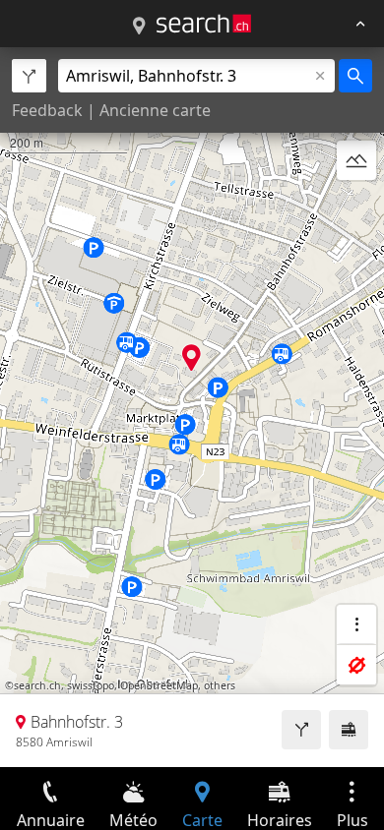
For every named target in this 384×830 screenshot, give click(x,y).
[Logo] (204, 23)
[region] (192, 407)
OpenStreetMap (159, 685)
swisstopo (90, 685)
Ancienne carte (155, 110)
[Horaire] (348, 729)
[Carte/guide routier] (139, 26)
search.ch (37, 685)
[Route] (301, 729)
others (219, 685)
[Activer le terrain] (356, 160)
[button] (191, 357)
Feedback (47, 110)
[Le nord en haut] (356, 207)
